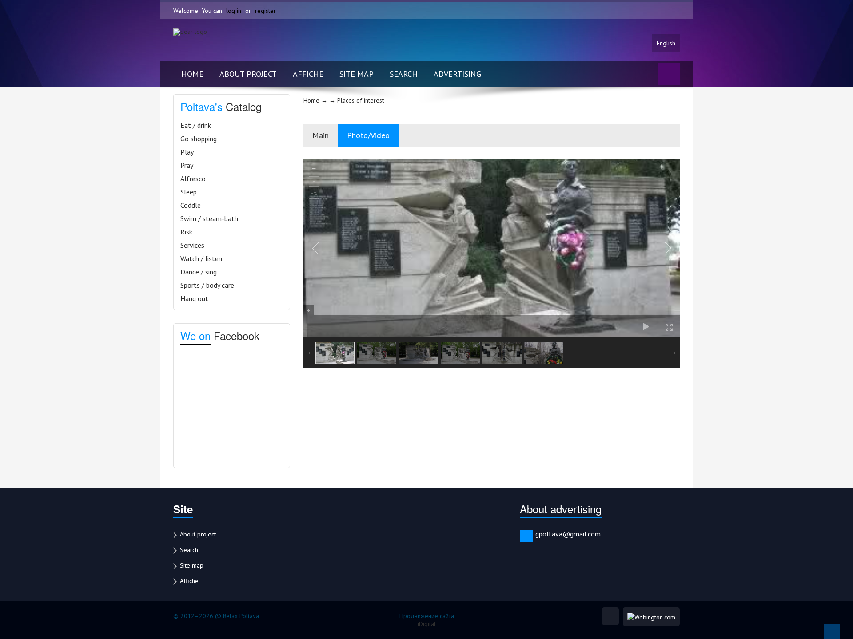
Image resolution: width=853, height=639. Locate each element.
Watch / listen (201, 258)
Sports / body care (207, 285)
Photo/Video (368, 135)
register (265, 11)
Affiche (308, 74)
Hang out (194, 298)
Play (187, 151)
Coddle (190, 205)
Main (320, 135)
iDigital (427, 624)
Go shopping (198, 138)
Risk (186, 231)
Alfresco (193, 178)
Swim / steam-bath (209, 218)
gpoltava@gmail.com (568, 533)
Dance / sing (198, 271)
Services (192, 245)
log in (233, 11)
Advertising (457, 74)
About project (248, 74)
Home (192, 74)
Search (404, 74)
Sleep (188, 191)
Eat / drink (195, 125)
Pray (186, 165)
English (666, 43)
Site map (356, 74)
